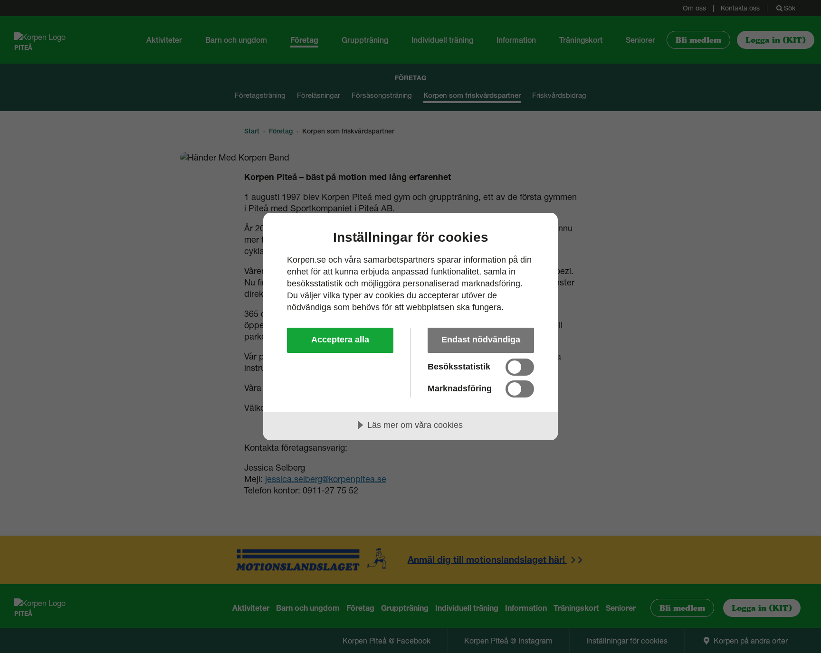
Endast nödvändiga (480, 339)
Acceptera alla (340, 339)
